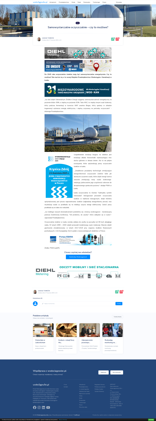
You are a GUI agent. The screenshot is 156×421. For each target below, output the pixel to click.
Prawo (104, 2)
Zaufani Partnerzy (99, 391)
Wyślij (119, 303)
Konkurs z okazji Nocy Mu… (66, 341)
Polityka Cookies (99, 389)
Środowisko (86, 2)
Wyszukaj (119, 2)
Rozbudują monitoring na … (110, 341)
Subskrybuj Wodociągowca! (78, 257)
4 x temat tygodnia (84, 389)
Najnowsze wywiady (84, 393)
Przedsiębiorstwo (64, 2)
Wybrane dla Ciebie (84, 391)
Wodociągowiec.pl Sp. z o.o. (44, 415)
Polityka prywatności (100, 387)
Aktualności (52, 2)
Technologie (96, 2)
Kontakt (66, 387)
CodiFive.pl (77, 415)
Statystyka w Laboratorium (40, 341)
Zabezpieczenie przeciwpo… (87, 341)
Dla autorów (117, 372)
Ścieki (79, 2)
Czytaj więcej (117, 316)
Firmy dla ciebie (83, 407)
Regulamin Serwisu (100, 384)
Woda (73, 2)
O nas (65, 384)
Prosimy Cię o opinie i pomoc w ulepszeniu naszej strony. (107, 415)
